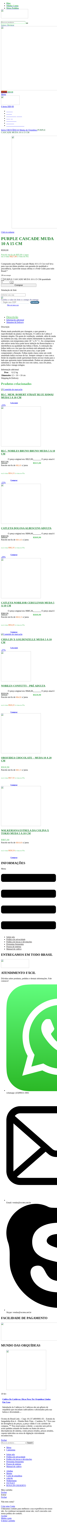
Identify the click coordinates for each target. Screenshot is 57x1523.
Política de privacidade (15, 939)
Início (3, 130)
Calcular (34, 302)
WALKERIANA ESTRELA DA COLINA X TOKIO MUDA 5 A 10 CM (25, 832)
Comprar (19, 285)
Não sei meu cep (13, 305)
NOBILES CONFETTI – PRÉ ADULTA (23, 685)
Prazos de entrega (13, 946)
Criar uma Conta (8, 1506)
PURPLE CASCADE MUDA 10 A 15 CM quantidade (27, 279)
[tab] (12, 317)
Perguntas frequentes (15, 944)
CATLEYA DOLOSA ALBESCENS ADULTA (26, 528)
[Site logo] (14, 20)
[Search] (27, 23)
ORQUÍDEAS (12, 130)
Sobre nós (10, 937)
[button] (14, 480)
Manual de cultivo (13, 949)
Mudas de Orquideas (28, 130)
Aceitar (4, 1516)
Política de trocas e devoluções (19, 942)
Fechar (4, 1440)
